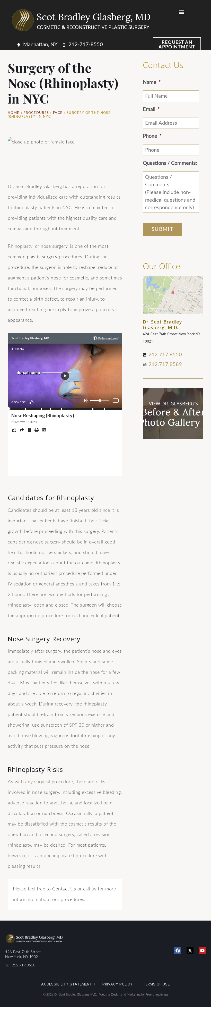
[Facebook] (177, 950)
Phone (152, 136)
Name (152, 82)
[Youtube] (202, 950)
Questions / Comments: (170, 163)
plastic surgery (42, 257)
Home (13, 112)
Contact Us (64, 889)
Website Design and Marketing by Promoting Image (133, 994)
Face (58, 112)
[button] (182, 12)
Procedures (36, 112)
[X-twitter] (190, 950)
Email (151, 109)
